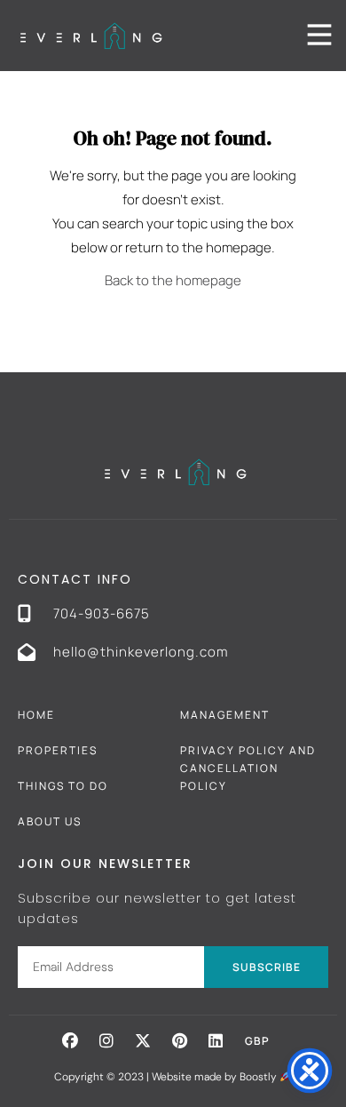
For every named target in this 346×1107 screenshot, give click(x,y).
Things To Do (63, 785)
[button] (70, 1040)
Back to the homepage (173, 280)
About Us (50, 821)
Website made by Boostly (215, 1077)
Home (36, 714)
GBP (257, 1040)
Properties (58, 750)
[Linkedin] (216, 1040)
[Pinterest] (179, 1040)
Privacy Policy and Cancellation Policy (248, 768)
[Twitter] (143, 1040)
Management (225, 714)
